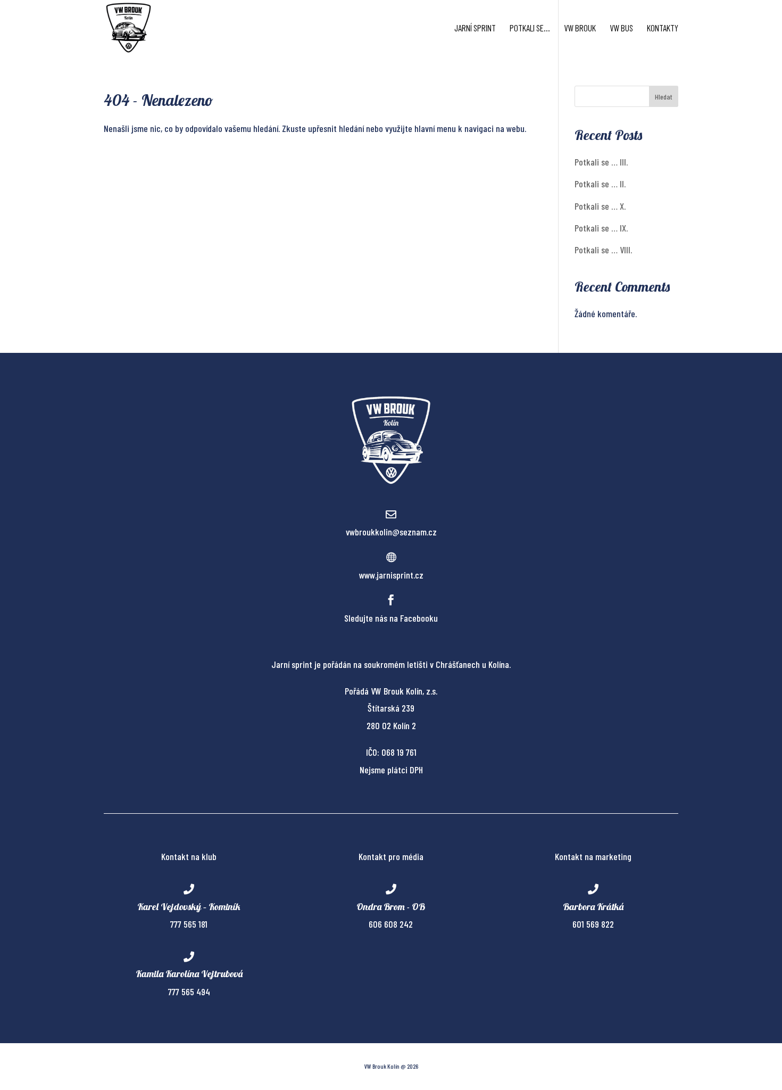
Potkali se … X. (600, 206)
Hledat (663, 96)
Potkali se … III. (601, 162)
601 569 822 (593, 924)
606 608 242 (391, 924)
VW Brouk (580, 28)
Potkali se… (530, 28)
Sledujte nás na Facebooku (391, 618)
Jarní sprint (475, 28)
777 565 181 (188, 924)
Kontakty (662, 28)
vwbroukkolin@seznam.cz (391, 532)
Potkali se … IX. (601, 228)
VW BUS (621, 28)
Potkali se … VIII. (603, 249)
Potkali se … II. (600, 183)
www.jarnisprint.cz (391, 575)
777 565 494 (189, 991)
